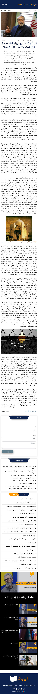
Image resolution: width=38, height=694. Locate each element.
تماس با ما (25, 685)
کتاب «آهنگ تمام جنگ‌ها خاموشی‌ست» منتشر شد (22, 481)
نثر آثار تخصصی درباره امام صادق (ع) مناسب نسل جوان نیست (19, 45)
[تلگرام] (22, 689)
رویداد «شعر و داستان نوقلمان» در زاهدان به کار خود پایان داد (21, 528)
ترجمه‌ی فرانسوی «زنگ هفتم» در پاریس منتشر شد (24, 568)
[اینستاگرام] (19, 689)
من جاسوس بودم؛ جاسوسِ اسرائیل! (27, 514)
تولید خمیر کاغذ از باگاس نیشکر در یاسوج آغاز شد (24, 517)
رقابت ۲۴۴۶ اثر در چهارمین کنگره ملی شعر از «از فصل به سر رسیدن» (20, 532)
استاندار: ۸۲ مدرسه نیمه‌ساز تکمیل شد (27, 564)
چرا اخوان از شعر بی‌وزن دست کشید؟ (11, 618)
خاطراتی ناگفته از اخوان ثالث (19, 597)
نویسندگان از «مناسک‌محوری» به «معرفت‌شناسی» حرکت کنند (21, 510)
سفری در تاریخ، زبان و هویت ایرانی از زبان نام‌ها (25, 554)
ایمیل (34, 435)
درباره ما (20, 685)
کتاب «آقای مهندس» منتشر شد (26, 483)
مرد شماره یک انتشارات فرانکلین (28, 499)
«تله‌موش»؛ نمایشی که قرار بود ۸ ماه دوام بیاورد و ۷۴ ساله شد (21, 546)
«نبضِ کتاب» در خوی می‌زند (29, 535)
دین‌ (29, 10)
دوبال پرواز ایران (14, 643)
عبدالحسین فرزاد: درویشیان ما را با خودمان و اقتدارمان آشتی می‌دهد (19, 472)
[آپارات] (24, 689)
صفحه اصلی (34, 10)
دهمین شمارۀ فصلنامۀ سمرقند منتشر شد (26, 503)
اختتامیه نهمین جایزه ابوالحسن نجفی (10, 657)
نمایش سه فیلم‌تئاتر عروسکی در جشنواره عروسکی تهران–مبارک (21, 506)
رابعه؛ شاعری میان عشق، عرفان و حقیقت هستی (23, 478)
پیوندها (15, 685)
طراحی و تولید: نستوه (16, 691)
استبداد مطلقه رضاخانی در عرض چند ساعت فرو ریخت (21, 489)
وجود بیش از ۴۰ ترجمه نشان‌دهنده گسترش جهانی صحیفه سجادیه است (19, 561)
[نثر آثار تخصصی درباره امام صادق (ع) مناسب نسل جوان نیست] (19, 24)
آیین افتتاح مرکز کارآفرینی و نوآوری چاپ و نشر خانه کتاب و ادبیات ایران (9, 631)
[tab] (23, 494)
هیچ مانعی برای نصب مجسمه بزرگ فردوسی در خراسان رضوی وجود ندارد (18, 467)
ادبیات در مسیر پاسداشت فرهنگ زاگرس (26, 557)
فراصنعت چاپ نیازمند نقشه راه (11, 605)
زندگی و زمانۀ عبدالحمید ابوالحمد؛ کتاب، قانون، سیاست (23, 539)
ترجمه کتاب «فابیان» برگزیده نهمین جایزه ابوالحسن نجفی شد (19, 486)
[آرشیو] (14, 689)
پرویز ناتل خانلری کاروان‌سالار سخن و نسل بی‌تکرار (22, 475)
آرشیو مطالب (32, 685)
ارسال (7, 451)
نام (35, 427)
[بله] (16, 689)
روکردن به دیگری (32, 543)
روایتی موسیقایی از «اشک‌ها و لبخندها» (27, 524)
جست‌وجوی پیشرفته (7, 685)
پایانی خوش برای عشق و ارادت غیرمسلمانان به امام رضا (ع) (22, 521)
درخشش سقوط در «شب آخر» (29, 550)
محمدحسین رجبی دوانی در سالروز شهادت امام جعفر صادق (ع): (19, 40)
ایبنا (27, 6)
